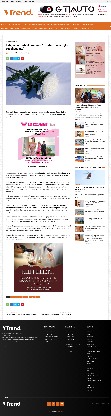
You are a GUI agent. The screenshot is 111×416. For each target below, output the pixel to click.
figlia (17, 297)
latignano (25, 297)
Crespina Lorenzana (93, 351)
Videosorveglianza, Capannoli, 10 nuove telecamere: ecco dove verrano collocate (94, 133)
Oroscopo (69, 351)
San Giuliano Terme (93, 375)
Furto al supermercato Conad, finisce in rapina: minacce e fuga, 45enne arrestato (95, 158)
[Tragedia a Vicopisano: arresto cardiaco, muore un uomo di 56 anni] (90, 177)
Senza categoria (77, 161)
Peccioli (89, 366)
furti (21, 297)
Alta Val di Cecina (92, 358)
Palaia (89, 363)
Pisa (76, 153)
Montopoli (90, 361)
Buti (88, 334)
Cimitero (12, 297)
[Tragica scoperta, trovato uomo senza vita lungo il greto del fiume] (79, 125)
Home (7, 38)
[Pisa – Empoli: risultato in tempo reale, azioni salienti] (79, 220)
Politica (77, 144)
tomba (37, 297)
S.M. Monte (90, 383)
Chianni (89, 349)
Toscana (77, 102)
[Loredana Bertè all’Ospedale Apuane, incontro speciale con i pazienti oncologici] (90, 95)
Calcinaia (77, 240)
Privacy (47, 341)
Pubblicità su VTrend (51, 337)
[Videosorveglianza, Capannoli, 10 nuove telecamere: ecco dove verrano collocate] (79, 134)
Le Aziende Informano (73, 344)
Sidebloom (60, 411)
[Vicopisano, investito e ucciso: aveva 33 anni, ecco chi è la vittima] (79, 229)
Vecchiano (90, 390)
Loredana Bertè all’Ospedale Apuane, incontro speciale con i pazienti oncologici (89, 107)
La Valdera (69, 334)
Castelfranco (91, 346)
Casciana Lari (91, 344)
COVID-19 (68, 332)
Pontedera (90, 373)
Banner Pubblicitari (51, 339)
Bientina (89, 332)
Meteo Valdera (70, 337)
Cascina (12, 38)
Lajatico (89, 356)
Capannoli (77, 136)
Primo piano (32, 297)
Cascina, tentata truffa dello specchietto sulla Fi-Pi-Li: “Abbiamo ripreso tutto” (94, 211)
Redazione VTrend (14, 52)
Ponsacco (90, 368)
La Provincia (78, 214)
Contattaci (48, 332)
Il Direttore (48, 334)
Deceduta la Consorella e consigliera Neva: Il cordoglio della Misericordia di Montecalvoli (95, 203)
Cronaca (14, 41)
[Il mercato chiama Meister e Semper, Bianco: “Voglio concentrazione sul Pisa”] (79, 151)
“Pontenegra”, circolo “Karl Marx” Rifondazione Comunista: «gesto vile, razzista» (95, 141)
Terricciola (90, 385)
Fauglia (89, 354)
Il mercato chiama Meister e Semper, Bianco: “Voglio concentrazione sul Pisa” (95, 150)
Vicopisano (90, 388)
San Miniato (91, 378)
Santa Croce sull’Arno (94, 380)
